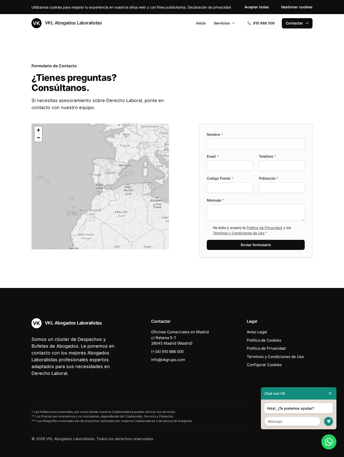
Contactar (294, 23)
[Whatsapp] (328, 441)
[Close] (330, 393)
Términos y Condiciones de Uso (238, 233)
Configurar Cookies (264, 364)
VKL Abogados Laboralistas (73, 22)
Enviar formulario (256, 245)
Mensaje (215, 200)
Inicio (201, 23)
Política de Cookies (264, 340)
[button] (101, 185)
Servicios (222, 23)
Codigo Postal (220, 178)
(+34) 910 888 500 (167, 351)
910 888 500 (264, 23)
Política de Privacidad (264, 227)
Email (213, 156)
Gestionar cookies (297, 7)
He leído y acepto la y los (252, 230)
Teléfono (267, 156)
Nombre (215, 134)
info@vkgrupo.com (168, 359)
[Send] (328, 421)
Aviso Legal (257, 332)
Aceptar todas (257, 7)
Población (268, 178)
